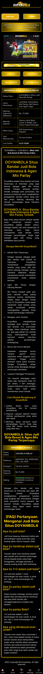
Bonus (13, 672)
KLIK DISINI (24, 143)
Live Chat (39, 672)
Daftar (21, 673)
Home (4, 672)
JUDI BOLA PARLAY (24, 453)
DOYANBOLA (10, 150)
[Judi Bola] (21, 6)
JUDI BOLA (23, 150)
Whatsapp (30, 672)
